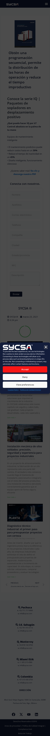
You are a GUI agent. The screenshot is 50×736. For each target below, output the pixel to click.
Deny (25, 377)
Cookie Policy (13, 390)
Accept (25, 369)
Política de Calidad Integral (30, 390)
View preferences (25, 384)
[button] (45, 347)
